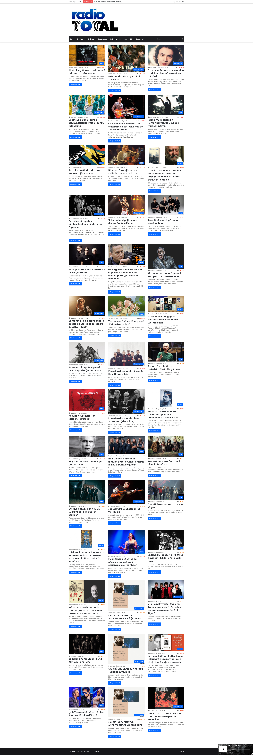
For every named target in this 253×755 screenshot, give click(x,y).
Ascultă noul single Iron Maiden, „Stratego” (82, 417)
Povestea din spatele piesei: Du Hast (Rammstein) (125, 373)
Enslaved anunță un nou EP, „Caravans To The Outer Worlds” (84, 512)
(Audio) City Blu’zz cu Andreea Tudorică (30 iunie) (125, 670)
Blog (131, 39)
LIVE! (111, 39)
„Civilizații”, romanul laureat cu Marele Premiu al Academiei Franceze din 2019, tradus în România (86, 557)
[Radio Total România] (95, 20)
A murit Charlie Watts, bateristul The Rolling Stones (164, 368)
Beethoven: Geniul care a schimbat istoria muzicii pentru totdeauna (119, 2)
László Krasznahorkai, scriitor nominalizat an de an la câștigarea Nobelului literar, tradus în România (164, 175)
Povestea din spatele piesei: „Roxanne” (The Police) (124, 420)
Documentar (102, 39)
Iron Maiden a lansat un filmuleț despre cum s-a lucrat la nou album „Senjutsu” (126, 461)
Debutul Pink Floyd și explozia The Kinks (125, 78)
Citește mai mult (75, 84)
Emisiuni (91, 39)
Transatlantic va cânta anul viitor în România (164, 463)
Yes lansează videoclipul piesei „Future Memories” (126, 323)
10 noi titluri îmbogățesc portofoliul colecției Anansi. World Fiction (163, 319)
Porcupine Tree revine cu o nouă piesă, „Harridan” (87, 271)
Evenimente (81, 39)
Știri (71, 39)
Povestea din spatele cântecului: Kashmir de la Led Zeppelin (86, 224)
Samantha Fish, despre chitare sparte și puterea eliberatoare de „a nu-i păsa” (86, 324)
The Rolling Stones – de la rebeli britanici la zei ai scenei (87, 72)
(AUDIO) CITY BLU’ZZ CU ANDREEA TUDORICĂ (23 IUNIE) (125, 724)
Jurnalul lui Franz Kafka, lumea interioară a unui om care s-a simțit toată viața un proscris (166, 659)
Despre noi (140, 39)
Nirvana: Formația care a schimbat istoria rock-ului (123, 172)
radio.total (112, 121)
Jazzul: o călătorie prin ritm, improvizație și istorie (84, 172)
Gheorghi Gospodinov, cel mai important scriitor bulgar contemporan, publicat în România (125, 274)
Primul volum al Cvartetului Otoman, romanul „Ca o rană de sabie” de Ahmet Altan (85, 610)
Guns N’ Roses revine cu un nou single (165, 506)
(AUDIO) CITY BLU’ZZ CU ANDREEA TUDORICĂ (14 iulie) (124, 617)
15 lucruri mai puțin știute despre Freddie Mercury (122, 222)
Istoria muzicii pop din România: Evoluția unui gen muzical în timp (163, 123)
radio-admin (73, 67)
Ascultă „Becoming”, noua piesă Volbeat (163, 222)
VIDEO (118, 39)
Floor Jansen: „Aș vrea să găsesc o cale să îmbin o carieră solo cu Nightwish (122, 562)
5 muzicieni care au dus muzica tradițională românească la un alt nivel (166, 73)
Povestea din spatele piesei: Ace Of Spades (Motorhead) (85, 369)
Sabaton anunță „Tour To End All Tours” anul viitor (85, 660)
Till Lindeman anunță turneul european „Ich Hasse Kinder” (164, 275)
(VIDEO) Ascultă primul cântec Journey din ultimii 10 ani (86, 714)
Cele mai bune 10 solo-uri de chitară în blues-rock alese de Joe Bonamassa (125, 126)
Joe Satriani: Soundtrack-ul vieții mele (124, 510)
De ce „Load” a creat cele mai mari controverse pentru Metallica (164, 716)
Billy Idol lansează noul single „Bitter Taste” (85, 463)
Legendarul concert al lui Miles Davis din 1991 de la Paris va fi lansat (165, 558)
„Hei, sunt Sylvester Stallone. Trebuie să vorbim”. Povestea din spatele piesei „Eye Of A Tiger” (164, 609)
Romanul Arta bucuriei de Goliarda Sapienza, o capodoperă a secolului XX (163, 414)
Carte (125, 39)
